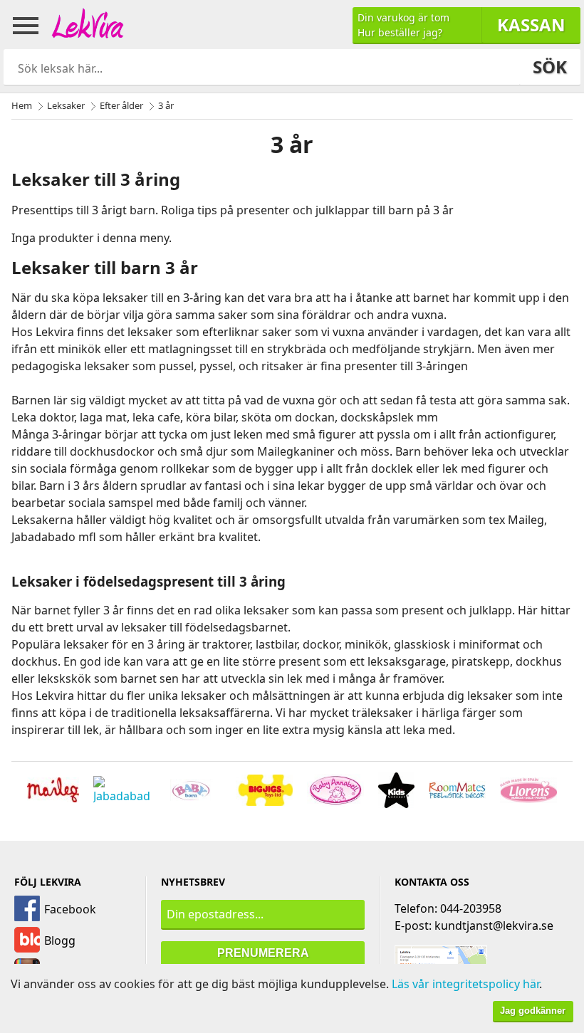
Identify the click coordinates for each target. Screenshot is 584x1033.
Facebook (70, 909)
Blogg (59, 940)
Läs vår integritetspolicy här (465, 984)
